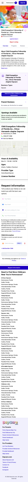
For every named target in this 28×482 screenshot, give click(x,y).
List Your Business (7, 446)
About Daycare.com (8, 460)
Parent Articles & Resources (10, 435)
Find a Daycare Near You (9, 430)
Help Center (5, 440)
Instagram (5, 470)
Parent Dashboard (7, 437)
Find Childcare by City (8, 432)
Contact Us (5, 465)
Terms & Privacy (16, 231)
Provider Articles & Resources (11, 448)
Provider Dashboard (8, 451)
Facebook (5, 467)
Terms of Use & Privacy (9, 462)
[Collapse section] (25, 75)
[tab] (5, 46)
